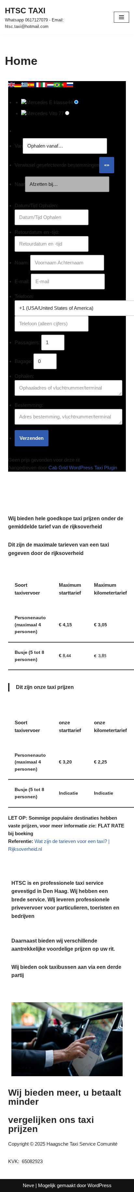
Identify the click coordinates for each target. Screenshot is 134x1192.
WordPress (99, 1185)
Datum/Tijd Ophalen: (36, 205)
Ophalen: (24, 376)
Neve (28, 1185)
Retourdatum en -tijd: (37, 232)
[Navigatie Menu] (121, 17)
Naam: (22, 262)
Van (19, 146)
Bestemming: (29, 405)
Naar (20, 184)
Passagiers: (27, 342)
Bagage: (23, 361)
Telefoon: (24, 296)
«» (106, 165)
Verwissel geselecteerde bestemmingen (57, 165)
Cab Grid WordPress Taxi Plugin (82, 467)
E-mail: (22, 281)
